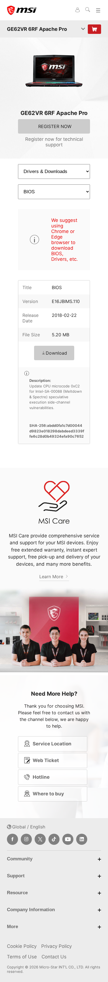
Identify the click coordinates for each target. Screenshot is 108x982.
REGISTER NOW (54, 126)
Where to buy (48, 793)
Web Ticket (46, 760)
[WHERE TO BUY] (94, 29)
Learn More (52, 576)
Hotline (41, 777)
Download (56, 353)
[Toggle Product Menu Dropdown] (83, 29)
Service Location (52, 743)
